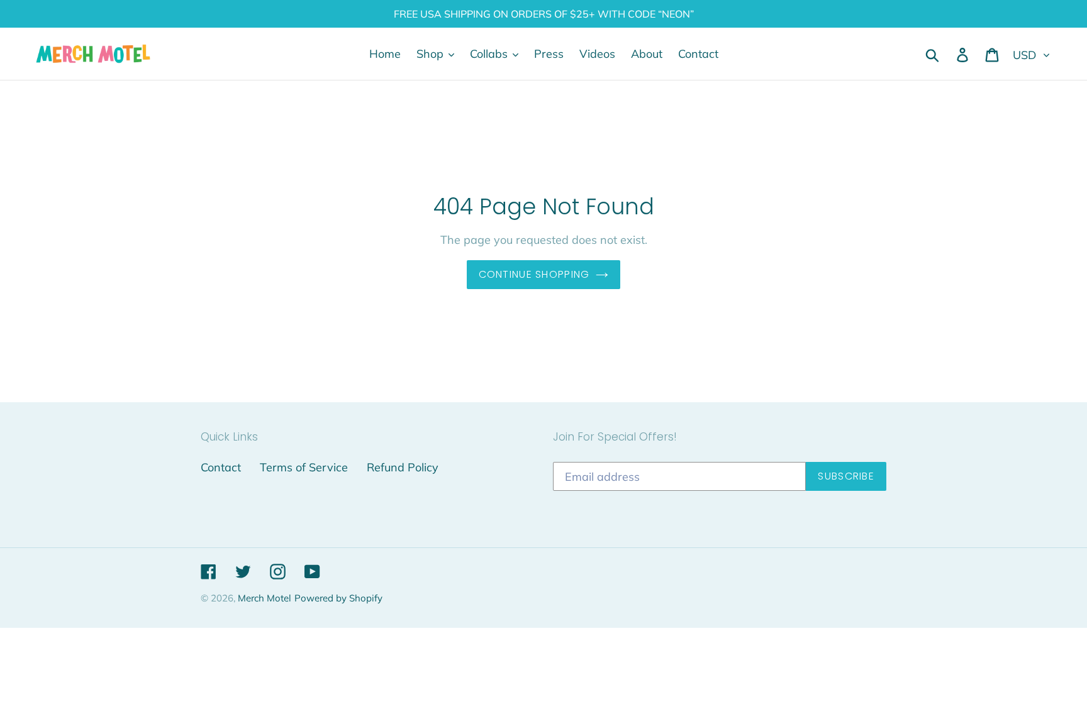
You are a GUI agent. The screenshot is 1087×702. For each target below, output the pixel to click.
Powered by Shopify (338, 598)
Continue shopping (534, 274)
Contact (221, 467)
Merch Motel (264, 598)
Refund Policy (402, 467)
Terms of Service (304, 467)
